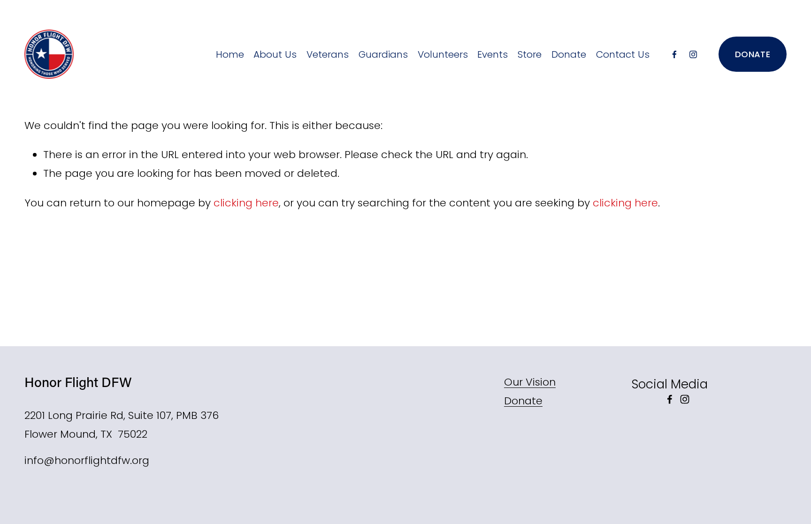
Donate (568, 54)
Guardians (383, 54)
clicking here (246, 203)
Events (492, 54)
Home (230, 54)
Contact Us (623, 54)
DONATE (752, 54)
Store (530, 54)
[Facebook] (674, 54)
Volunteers (443, 54)
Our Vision (530, 382)
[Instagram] (693, 54)
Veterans (327, 54)
